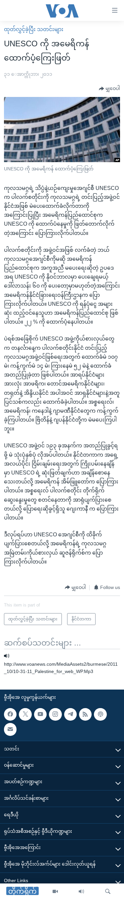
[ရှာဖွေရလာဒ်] (108, 891)
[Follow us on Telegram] (70, 714)
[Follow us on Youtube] (40, 714)
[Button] (109, 88)
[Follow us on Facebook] (10, 714)
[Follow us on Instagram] (55, 714)
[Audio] (81, 891)
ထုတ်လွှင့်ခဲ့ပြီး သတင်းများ (33, 29)
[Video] (55, 891)
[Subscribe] (10, 729)
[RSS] (85, 714)
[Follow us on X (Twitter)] (25, 714)
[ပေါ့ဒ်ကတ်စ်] (100, 714)
